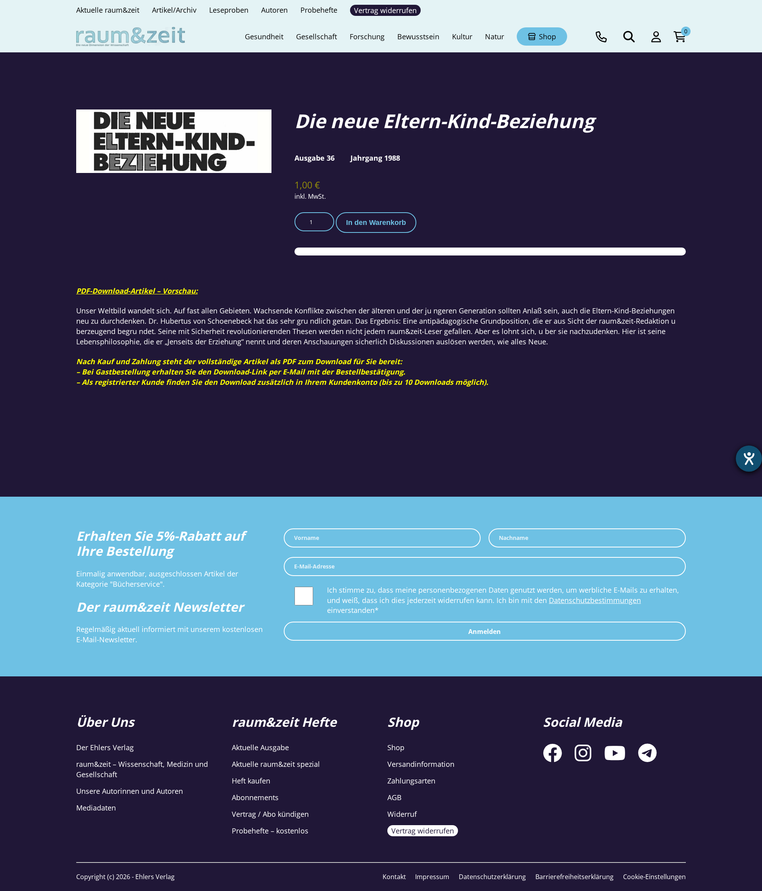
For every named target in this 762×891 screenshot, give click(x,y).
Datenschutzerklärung (492, 876)
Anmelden (484, 631)
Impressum (432, 876)
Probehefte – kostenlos (270, 830)
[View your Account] (656, 36)
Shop (395, 747)
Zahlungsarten (411, 780)
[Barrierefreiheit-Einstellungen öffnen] (749, 459)
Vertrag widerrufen (422, 830)
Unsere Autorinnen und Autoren (129, 791)
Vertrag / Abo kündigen (270, 814)
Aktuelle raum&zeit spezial (276, 764)
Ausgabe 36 (314, 158)
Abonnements (255, 797)
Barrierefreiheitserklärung (574, 876)
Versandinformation (420, 764)
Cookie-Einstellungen (654, 876)
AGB (394, 797)
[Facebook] (552, 752)
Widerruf (402, 814)
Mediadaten (96, 807)
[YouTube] (614, 752)
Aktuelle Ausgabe (260, 747)
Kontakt (394, 876)
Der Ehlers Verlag (105, 747)
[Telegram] (647, 752)
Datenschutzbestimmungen (595, 600)
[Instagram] (583, 752)
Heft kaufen (251, 780)
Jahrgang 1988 (375, 158)
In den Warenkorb (376, 223)
